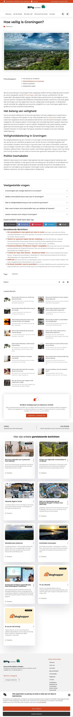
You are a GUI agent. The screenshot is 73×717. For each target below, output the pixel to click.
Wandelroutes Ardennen (14, 543)
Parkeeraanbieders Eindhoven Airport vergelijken (27, 246)
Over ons (52, 665)
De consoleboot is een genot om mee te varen (25, 232)
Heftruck (10, 260)
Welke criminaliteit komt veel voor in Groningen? (36, 197)
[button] (69, 695)
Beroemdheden (53, 671)
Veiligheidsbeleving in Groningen (33, 81)
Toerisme (9, 26)
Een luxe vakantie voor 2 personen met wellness (17, 460)
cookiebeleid (42, 702)
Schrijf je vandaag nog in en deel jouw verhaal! (36, 405)
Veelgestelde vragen (29, 86)
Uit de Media (17, 14)
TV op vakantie (44, 585)
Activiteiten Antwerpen (47, 543)
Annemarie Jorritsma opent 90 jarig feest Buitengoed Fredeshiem (18, 585)
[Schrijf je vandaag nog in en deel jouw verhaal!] (36, 399)
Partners (8, 14)
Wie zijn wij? (28, 14)
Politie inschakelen (29, 83)
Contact (52, 14)
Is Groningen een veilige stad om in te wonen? (36, 191)
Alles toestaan (36, 708)
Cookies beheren (36, 714)
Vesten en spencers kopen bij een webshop (24, 239)
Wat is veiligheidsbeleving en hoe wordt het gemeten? (36, 202)
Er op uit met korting (12, 626)
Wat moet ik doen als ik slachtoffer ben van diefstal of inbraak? (36, 208)
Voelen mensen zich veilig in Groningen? (36, 214)
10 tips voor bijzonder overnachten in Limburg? (52, 460)
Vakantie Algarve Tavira (13, 501)
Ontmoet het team (41, 14)
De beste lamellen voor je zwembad (21, 264)
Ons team (52, 668)
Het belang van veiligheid (31, 78)
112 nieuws (50, 117)
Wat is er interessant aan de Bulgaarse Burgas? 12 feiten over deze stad (51, 502)
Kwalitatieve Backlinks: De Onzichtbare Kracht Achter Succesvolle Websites (53, 687)
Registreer (52, 676)
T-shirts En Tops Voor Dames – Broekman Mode (26, 253)
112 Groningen (29, 95)
